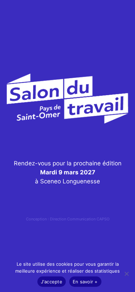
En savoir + (85, 281)
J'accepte (51, 281)
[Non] (126, 273)
